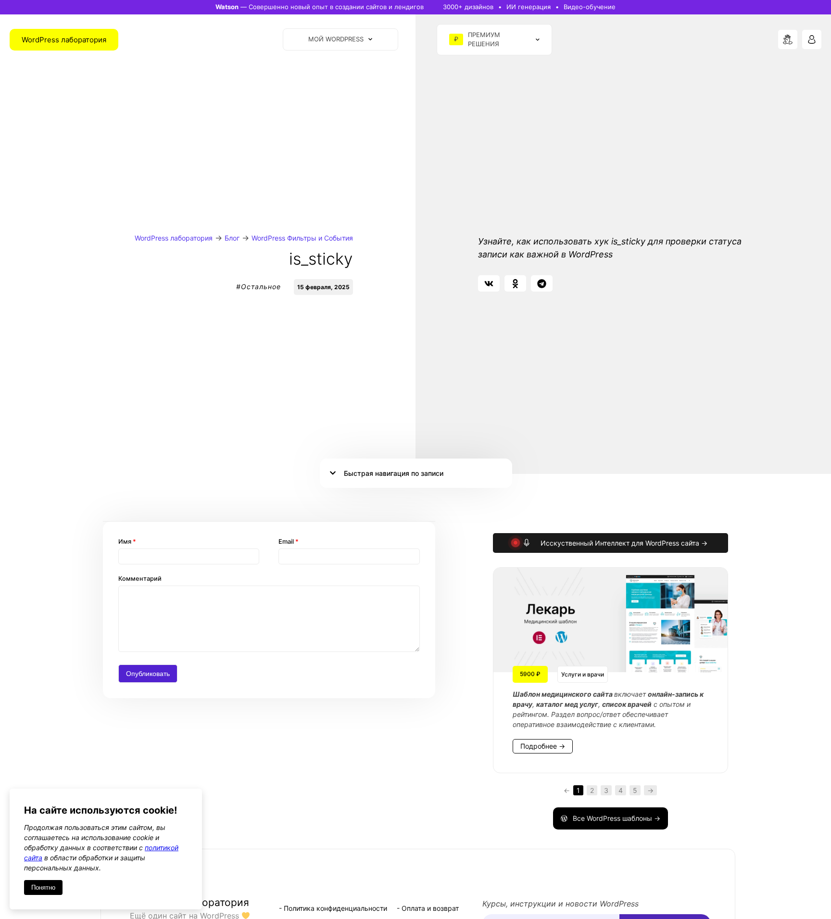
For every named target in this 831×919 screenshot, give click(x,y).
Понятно (43, 887)
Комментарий (140, 578)
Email (288, 541)
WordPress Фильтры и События (302, 238)
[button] (489, 283)
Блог (232, 238)
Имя (127, 541)
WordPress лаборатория (174, 238)
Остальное (261, 286)
